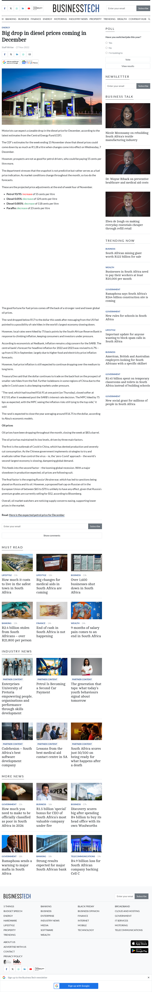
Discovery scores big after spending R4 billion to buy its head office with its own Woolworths (86, 817)
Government (9, 804)
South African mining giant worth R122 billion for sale (124, 254)
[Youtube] (29, 8)
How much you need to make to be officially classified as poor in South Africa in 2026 (16, 817)
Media (44, 925)
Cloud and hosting (127, 911)
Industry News (78, 18)
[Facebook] (4, 8)
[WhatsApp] (23, 54)
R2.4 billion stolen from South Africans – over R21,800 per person (16, 634)
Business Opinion (88, 911)
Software (47, 930)
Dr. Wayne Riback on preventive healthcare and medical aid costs (127, 180)
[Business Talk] (37, 8)
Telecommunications (83, 856)
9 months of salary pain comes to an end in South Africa (86, 632)
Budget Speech (13, 911)
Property (96, 18)
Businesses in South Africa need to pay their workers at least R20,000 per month (127, 275)
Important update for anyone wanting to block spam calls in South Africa (125, 338)
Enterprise (47, 915)
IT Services (121, 920)
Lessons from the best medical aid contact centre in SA (51, 753)
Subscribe (143, 8)
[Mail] (29, 54)
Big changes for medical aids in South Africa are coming (49, 586)
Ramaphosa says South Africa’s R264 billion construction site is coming (127, 297)
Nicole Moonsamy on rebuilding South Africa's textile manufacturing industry (127, 136)
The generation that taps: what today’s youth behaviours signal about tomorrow (86, 692)
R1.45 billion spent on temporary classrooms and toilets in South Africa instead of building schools (128, 382)
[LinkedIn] (23, 8)
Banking (10, 18)
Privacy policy (13, 956)
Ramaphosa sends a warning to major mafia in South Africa (17, 867)
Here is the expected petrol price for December (37, 515)
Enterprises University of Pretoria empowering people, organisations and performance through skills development (17, 698)
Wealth (122, 18)
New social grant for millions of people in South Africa (127, 402)
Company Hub (137, 18)
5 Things (9, 906)
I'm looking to (116, 52)
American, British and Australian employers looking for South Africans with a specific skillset (127, 360)
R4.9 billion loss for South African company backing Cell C (85, 867)
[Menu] (3, 19)
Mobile (82, 925)
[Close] (148, 977)
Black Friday (86, 906)
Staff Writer (8, 47)
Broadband (122, 906)
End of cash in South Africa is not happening (50, 632)
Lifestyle (7, 575)
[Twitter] (11, 8)
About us (9, 942)
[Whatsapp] (17, 8)
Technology (86, 930)
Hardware (10, 920)
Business (23, 18)
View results (128, 66)
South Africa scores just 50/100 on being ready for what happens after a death (86, 757)
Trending (109, 18)
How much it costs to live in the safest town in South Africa (16, 586)
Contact (9, 951)
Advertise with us (15, 946)
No (110, 47)
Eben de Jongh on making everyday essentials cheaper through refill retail (124, 225)
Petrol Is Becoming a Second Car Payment (50, 688)
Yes (110, 42)
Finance (36, 18)
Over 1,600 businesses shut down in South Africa (83, 586)
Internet (83, 920)
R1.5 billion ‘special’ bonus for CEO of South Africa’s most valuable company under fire (51, 817)
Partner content (13, 679)
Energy (47, 18)
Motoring (60, 18)
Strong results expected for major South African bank (51, 865)
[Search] (149, 19)
